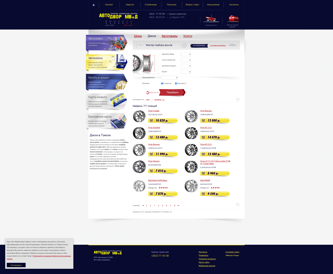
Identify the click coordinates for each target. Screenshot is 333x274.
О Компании (151, 5)
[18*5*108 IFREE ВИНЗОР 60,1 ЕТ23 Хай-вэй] (191, 116)
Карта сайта (204, 262)
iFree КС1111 (206, 128)
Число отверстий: (168, 60)
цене (147, 99)
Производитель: (148, 78)
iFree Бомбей (154, 128)
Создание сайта (232, 252)
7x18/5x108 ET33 (154, 131)
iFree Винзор (206, 111)
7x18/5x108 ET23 (206, 115)
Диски (152, 36)
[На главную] (108, 254)
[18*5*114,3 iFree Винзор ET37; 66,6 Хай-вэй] (139, 149)
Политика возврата (207, 259)
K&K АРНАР (205, 181)
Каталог (109, 5)
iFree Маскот (154, 161)
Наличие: (146, 83)
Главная (94, 5)
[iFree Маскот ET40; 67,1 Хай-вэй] (139, 166)
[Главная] (113, 15)
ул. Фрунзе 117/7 (177, 17)
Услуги (187, 36)
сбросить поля (154, 92)
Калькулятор (213, 5)
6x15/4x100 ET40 (154, 165)
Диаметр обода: (168, 54)
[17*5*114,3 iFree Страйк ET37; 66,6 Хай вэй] (139, 116)
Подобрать (172, 92)
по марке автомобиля (218, 45)
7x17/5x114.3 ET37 (155, 115)
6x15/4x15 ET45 (206, 184)
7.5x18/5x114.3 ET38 (208, 148)
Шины (138, 36)
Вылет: (164, 72)
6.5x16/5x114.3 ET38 (208, 167)
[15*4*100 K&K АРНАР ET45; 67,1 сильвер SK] (191, 185)
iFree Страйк (153, 111)
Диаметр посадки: (169, 66)
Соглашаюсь (16, 265)
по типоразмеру (199, 45)
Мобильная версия (207, 266)
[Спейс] (191, 166)
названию (157, 99)
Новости (130, 5)
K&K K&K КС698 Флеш (157, 181)
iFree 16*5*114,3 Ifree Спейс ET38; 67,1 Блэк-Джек (215, 162)
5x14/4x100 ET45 (154, 184)
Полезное (171, 5)
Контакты (234, 5)
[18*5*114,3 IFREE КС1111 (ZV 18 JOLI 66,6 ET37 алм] (191, 133)
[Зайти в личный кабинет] (233, 18)
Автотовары (169, 36)
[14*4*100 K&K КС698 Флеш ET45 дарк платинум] (139, 185)
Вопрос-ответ (192, 5)
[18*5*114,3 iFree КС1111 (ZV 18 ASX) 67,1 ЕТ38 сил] (191, 149)
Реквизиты (203, 255)
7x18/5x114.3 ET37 (207, 131)
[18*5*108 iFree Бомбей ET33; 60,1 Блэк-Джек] (139, 133)
